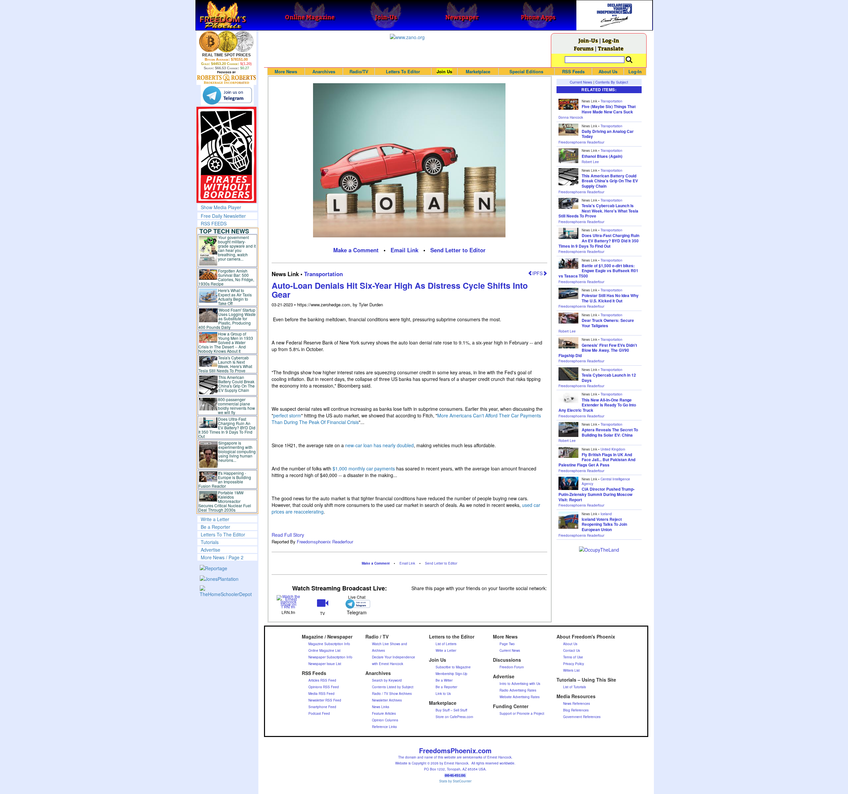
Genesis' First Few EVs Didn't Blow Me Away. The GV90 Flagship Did (597, 350)
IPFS (537, 273)
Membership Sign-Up (451, 673)
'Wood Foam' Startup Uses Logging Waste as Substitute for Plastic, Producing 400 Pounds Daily (227, 318)
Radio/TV (358, 71)
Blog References (576, 710)
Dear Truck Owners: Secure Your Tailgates (608, 323)
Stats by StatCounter (455, 781)
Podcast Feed (319, 713)
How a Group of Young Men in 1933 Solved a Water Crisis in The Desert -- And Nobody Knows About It (225, 342)
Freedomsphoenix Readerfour (325, 541)
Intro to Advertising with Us (520, 683)
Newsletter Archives (387, 700)
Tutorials (210, 542)
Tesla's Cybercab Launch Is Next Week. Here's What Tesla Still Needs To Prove (225, 364)
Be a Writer (444, 680)
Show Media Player (221, 207)
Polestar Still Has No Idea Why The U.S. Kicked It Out (610, 298)
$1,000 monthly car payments (364, 468)
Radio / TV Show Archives (392, 693)
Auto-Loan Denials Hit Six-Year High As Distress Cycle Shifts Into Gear (400, 290)
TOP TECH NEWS (224, 231)
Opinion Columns (385, 720)
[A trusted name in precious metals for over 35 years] (226, 77)
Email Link (404, 250)
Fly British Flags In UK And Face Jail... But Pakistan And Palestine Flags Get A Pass (596, 460)
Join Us (444, 71)
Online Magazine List (324, 650)
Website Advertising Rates (520, 697)
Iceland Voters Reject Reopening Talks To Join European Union (604, 524)
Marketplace (478, 71)
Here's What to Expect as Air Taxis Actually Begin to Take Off (235, 296)
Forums (584, 48)
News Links (380, 706)
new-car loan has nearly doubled (379, 445)
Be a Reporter (215, 526)
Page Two (507, 643)
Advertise (210, 549)
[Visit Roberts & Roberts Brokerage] (226, 41)
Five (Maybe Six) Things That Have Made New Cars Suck (609, 109)
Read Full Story (288, 534)
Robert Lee (590, 161)
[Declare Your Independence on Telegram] (227, 95)
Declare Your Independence (393, 657)
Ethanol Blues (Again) (602, 156)
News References (576, 703)
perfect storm (287, 415)
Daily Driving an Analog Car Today (608, 134)
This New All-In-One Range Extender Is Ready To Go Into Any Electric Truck (597, 405)
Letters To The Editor (223, 534)
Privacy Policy (573, 663)
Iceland (606, 514)
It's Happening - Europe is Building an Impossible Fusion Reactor (224, 479)
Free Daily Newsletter (223, 216)
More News (286, 71)
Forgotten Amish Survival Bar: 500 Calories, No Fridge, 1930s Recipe (226, 277)
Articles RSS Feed (322, 680)
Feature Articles (384, 713)
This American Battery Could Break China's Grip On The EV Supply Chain (236, 383)
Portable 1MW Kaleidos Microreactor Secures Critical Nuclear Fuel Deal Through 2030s (224, 501)
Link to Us (443, 693)
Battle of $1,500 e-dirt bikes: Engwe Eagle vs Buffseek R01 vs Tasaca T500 (598, 271)
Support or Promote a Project (522, 713)
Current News (581, 82)
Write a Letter (215, 519)
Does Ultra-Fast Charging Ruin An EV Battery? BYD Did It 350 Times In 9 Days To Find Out (227, 427)
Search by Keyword (387, 680)
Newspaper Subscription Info (330, 657)
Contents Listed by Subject (392, 687)
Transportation (323, 274)
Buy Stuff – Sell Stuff (451, 710)
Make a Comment (356, 250)
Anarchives (323, 71)
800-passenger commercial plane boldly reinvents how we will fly (236, 406)
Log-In (610, 40)
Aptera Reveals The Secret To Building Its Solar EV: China (610, 432)
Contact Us (571, 650)
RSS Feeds (573, 71)
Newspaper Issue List (324, 663)
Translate (610, 48)
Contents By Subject (611, 82)
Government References (582, 716)
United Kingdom (613, 449)
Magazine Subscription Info (329, 643)
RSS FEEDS (214, 223)
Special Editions (526, 71)
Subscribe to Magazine (453, 667)
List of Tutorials (574, 687)
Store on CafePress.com (454, 716)
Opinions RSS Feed (323, 687)
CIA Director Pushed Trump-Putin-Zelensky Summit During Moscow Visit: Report (596, 494)
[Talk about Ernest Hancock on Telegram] (356, 604)
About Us (608, 71)
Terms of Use (573, 657)
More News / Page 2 (222, 557)
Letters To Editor (403, 71)
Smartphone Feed (322, 706)
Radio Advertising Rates (518, 690)
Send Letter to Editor (458, 250)
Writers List (571, 670)
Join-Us (588, 40)
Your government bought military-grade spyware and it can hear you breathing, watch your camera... (237, 248)
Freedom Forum (512, 667)
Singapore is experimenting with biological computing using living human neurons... (237, 451)
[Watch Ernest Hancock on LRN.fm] (289, 601)
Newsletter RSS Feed (324, 700)
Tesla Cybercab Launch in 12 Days (609, 377)
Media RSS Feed (321, 693)
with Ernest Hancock (387, 663)
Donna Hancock (570, 117)
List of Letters (446, 643)
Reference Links (384, 726)
